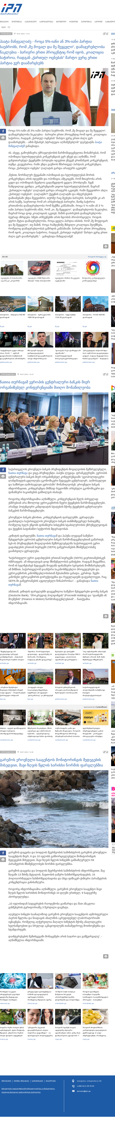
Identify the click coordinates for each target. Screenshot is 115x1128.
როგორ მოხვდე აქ (97, 257)
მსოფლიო (61, 22)
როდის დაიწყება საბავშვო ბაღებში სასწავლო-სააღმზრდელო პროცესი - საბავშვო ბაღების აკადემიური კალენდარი (95, 998)
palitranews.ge (61, 699)
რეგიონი (73, 22)
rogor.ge (58, 1039)
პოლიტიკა (17, 22)
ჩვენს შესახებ (21, 1081)
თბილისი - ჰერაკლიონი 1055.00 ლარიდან (39, 316)
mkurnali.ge (5, 1003)
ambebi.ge (4, 663)
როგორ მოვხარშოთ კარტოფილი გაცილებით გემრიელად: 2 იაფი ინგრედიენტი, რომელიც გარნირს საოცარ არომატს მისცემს (95, 1034)
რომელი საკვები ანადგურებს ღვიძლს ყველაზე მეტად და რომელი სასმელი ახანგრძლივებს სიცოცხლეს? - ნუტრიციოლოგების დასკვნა (10, 1001)
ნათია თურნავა (18, 473)
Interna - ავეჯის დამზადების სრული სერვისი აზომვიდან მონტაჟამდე (13, 731)
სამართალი (31, 22)
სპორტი (98, 22)
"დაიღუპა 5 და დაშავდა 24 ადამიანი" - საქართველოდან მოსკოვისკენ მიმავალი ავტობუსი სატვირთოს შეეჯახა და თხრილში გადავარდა (68, 358)
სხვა (3, 27)
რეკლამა (51, 1081)
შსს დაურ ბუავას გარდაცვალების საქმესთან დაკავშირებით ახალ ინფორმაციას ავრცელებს (40, 355)
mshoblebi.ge (60, 1003)
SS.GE (5, 257)
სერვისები (37, 1081)
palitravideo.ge (6, 362)
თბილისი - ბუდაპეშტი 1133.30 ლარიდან (65, 316)
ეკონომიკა (86, 22)
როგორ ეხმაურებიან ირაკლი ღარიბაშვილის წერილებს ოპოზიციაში (66, 690)
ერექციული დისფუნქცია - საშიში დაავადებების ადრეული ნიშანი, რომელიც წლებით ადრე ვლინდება (40, 997)
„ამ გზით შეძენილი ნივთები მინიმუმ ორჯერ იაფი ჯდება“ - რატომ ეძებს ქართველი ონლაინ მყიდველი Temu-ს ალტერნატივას (13, 694)
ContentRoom (101, 707)
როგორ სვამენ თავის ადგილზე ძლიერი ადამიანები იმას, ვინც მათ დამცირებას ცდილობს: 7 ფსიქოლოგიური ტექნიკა (67, 1032)
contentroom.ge (6, 740)
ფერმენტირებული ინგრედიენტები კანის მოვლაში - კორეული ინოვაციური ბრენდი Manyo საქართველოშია (94, 733)
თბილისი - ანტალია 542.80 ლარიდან (12, 316)
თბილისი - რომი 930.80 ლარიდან (94, 316)
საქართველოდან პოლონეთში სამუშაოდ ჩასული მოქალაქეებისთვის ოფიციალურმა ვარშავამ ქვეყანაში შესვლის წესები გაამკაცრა (95, 695)
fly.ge (2, 326)
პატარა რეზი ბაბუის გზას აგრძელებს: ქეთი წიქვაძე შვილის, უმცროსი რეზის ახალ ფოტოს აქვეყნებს (12, 1031)
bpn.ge (3, 699)
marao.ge (4, 1039)
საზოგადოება (46, 22)
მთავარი (4, 22)
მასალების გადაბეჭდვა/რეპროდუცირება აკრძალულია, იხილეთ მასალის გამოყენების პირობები (28, 1090)
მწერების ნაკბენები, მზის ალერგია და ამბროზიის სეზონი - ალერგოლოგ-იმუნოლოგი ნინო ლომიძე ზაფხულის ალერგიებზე (40, 733)
